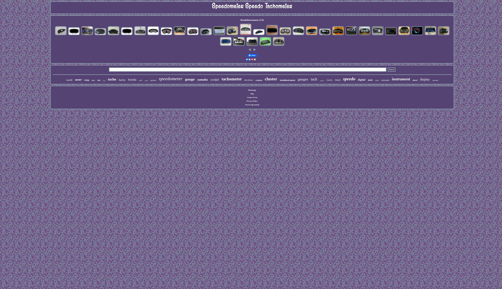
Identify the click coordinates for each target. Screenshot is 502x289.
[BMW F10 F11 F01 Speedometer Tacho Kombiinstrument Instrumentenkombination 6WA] (443, 35)
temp (86, 80)
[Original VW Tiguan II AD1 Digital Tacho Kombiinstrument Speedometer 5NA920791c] (272, 35)
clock (146, 80)
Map (252, 94)
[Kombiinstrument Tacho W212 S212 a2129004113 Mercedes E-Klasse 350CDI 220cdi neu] (239, 46)
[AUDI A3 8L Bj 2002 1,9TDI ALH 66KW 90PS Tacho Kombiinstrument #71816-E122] (100, 35)
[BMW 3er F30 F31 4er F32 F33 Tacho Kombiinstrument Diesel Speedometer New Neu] (404, 35)
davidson (248, 80)
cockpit (214, 79)
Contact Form (252, 97)
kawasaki (385, 80)
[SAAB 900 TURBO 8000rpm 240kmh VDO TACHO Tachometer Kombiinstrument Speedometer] (219, 35)
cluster (271, 79)
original (259, 80)
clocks (329, 80)
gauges (303, 79)
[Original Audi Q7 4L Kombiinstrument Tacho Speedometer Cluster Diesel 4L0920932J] (258, 35)
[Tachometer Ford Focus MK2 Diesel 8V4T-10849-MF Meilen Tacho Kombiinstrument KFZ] (166, 35)
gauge (190, 79)
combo (322, 80)
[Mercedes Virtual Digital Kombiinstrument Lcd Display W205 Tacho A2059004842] (252, 46)
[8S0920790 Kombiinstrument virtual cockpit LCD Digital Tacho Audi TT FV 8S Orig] (311, 35)
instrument (401, 79)
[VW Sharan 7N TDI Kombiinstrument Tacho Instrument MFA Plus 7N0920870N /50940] (153, 35)
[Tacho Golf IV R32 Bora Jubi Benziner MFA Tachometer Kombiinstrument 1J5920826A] (192, 35)
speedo (349, 78)
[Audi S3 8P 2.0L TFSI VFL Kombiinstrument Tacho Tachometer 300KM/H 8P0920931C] (232, 35)
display (425, 79)
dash (370, 80)
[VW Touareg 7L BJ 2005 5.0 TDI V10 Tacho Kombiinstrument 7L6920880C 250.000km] (140, 35)
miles (377, 80)
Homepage (252, 90)
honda (132, 79)
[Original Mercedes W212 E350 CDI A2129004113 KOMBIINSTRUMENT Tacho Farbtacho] (278, 46)
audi (140, 80)
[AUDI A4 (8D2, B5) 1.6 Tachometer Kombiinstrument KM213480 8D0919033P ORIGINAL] (245, 35)
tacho (112, 79)
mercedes (435, 80)
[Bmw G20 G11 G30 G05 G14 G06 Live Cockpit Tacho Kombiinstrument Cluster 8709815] (338, 35)
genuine (153, 80)
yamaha (202, 79)
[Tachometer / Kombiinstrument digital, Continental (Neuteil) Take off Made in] (324, 35)
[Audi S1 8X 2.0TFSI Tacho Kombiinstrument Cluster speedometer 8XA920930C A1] (364, 35)
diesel (415, 80)
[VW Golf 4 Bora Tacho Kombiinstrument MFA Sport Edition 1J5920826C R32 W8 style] (417, 35)
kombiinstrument (287, 80)
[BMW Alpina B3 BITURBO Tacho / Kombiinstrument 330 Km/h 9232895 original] (206, 35)
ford (104, 80)
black (337, 80)
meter (78, 79)
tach (314, 79)
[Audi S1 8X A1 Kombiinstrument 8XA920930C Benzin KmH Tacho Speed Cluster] (285, 35)
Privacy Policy (252, 101)
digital (361, 79)
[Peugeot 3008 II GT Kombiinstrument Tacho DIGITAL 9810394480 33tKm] (351, 35)
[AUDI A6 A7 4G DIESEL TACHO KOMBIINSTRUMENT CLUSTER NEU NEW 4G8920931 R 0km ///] (113, 35)
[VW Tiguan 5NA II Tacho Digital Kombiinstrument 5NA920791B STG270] (74, 35)
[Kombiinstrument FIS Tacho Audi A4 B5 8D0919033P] (298, 35)
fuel (98, 80)
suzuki (69, 80)
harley (122, 79)
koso (93, 80)
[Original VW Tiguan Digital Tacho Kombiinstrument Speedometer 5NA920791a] (225, 46)
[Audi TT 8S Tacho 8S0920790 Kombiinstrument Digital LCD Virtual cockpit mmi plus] (390, 35)
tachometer (232, 79)
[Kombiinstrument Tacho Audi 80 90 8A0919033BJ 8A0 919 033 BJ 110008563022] (265, 46)
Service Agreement (252, 105)
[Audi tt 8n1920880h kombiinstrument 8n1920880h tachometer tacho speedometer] (179, 35)
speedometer (170, 78)
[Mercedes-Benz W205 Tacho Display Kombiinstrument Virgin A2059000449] (430, 35)
